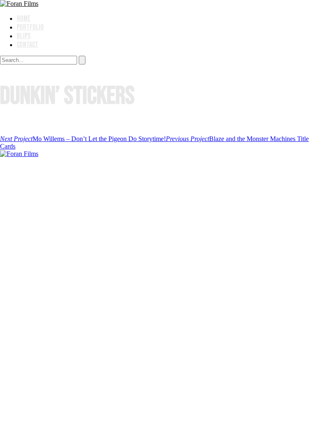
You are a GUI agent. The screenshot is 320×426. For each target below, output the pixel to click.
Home (23, 18)
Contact (27, 44)
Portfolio (30, 27)
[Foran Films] (19, 3)
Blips (23, 36)
